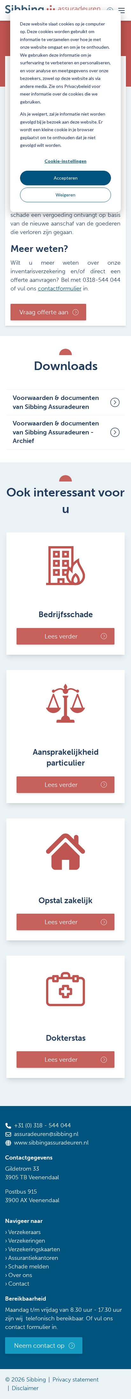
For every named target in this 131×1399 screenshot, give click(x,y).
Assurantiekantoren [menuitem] (33, 1257)
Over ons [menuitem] (20, 1275)
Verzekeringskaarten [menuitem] (34, 1249)
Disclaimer (25, 1388)
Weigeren (65, 194)
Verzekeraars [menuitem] (24, 1232)
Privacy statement (75, 1379)
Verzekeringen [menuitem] (26, 1240)
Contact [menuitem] (18, 1283)
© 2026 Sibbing (25, 1379)
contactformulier (59, 288)
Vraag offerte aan (43, 312)
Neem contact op (39, 1345)
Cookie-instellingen (65, 161)
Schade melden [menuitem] (28, 1266)
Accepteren (66, 178)
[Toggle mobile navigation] (121, 10)
